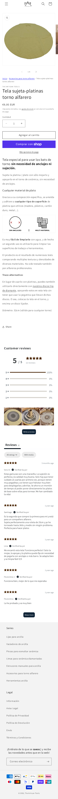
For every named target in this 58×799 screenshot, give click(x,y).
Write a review (29, 432)
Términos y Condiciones (18, 737)
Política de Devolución (18, 722)
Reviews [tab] (12, 445)
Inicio (4, 78)
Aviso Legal (12, 708)
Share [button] (9, 326)
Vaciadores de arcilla (17, 644)
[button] (6, 3)
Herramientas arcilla (17, 680)
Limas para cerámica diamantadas (24, 658)
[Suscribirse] (47, 761)
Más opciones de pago (29, 152)
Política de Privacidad (17, 715)
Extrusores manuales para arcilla (23, 665)
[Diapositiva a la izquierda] (21, 71)
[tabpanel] (29, 536)
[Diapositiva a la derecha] (36, 71)
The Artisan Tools (32, 793)
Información (12, 701)
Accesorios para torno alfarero (22, 78)
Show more (29, 615)
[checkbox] (29, 455)
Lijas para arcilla (15, 636)
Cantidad (6, 117)
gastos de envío (28, 109)
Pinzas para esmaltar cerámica (22, 651)
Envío (9, 730)
